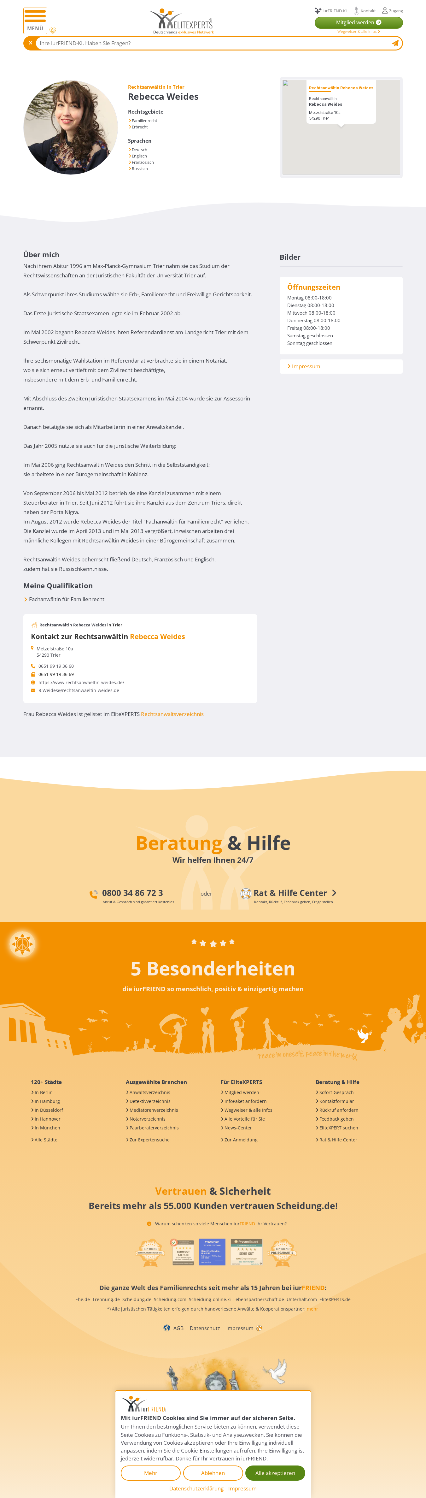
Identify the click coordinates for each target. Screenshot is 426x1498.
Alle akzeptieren (275, 1473)
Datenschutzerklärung (196, 1488)
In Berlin (44, 1092)
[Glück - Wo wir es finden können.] (259, 1327)
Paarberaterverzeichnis (154, 1128)
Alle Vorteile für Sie (245, 1119)
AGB (178, 1328)
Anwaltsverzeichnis (150, 1092)
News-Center (238, 1128)
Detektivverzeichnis (150, 1101)
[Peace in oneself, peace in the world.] (22, 944)
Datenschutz (205, 1328)
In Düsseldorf (49, 1110)
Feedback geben (336, 1119)
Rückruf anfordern (339, 1110)
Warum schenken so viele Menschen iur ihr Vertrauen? (220, 1224)
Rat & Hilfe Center (338, 1140)
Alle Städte (46, 1140)
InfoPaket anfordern (246, 1101)
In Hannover (48, 1119)
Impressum (305, 366)
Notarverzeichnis (148, 1119)
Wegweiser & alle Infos (357, 31)
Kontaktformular (336, 1101)
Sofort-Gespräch (336, 1092)
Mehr (150, 1473)
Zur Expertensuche (150, 1140)
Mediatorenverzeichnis (154, 1110)
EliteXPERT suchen (338, 1128)
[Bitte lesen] (52, 30)
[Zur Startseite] (181, 18)
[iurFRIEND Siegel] (150, 1253)
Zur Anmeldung (241, 1140)
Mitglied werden (242, 1092)
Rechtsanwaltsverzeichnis (172, 714)
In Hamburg (47, 1101)
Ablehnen (213, 1473)
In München (47, 1128)
